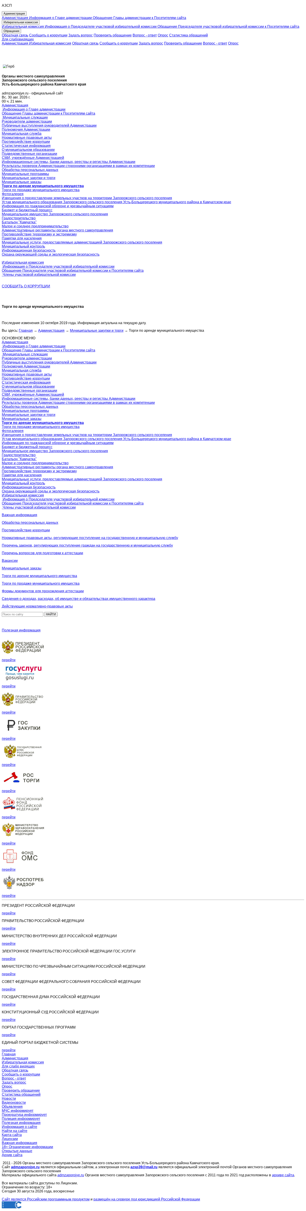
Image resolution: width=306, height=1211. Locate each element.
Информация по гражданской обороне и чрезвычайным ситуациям (58, 206)
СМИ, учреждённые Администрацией (33, 158)
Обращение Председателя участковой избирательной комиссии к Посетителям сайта (228, 26)
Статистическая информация (26, 146)
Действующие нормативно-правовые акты (37, 606)
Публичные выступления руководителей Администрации (49, 125)
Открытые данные (17, 1151)
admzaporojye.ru (70, 1175)
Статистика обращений (188, 35)
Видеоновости (14, 1102)
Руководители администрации (27, 121)
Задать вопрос (80, 35)
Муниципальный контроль (23, 246)
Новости (9, 1098)
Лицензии (10, 1139)
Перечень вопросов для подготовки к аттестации (42, 553)
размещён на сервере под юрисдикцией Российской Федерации (146, 1199)
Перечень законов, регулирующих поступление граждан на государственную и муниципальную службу (87, 545)
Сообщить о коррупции (48, 35)
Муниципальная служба (21, 133)
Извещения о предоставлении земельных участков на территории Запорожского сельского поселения (87, 198)
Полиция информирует (21, 1119)
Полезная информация (21, 630)
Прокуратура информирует (24, 1115)
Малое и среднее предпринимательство (35, 226)
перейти (8, 660)
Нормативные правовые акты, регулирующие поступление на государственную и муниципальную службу (90, 538)
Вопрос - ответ (145, 35)
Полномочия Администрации (26, 129)
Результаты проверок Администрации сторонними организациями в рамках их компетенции (78, 166)
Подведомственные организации (29, 154)
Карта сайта (12, 1135)
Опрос (163, 35)
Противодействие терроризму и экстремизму (39, 234)
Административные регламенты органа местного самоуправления (57, 230)
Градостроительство (19, 218)
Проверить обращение (113, 35)
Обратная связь (15, 35)
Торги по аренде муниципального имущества (39, 576)
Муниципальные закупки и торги (28, 178)
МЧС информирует (17, 1111)
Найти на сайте (14, 1131)
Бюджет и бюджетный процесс (27, 210)
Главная (26, 330)
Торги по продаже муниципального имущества (41, 190)
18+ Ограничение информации (27, 1147)
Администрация (15, 18)
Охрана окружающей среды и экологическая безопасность (50, 254)
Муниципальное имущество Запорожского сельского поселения (55, 214)
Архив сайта (12, 1155)
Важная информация (19, 515)
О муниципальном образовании (28, 150)
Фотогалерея (13, 194)
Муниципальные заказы (21, 182)
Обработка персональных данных (30, 170)
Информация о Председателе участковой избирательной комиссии (100, 26)
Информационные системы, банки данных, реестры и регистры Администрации (68, 162)
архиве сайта (283, 1175)
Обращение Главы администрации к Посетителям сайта (139, 18)
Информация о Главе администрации (60, 18)
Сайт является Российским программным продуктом (46, 1199)
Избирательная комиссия (23, 26)
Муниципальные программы (25, 174)
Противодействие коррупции (26, 141)
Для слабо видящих (18, 1066)
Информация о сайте (19, 1127)
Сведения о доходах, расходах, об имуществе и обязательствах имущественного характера (78, 599)
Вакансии (10, 561)
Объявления (12, 1106)
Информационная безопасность (29, 250)
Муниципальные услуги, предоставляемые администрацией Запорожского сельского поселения (82, 242)
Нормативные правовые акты (27, 137)
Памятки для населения (22, 238)
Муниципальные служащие (25, 117)
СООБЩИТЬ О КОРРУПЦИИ (26, 286)
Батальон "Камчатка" (19, 222)
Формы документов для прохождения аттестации (43, 591)
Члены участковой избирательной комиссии (39, 274)
